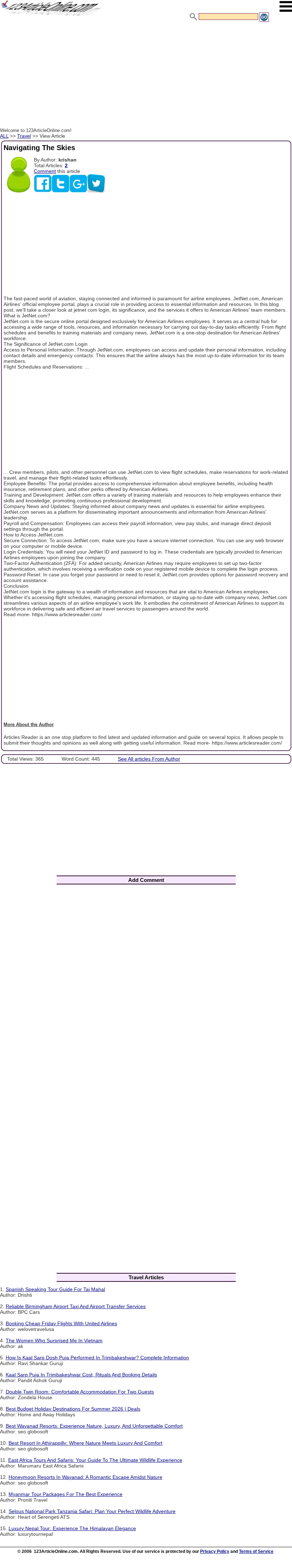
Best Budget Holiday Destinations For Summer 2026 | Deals (73, 1409)
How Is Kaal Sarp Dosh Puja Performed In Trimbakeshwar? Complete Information (97, 1357)
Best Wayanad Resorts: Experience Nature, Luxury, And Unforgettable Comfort (94, 1426)
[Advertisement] (146, 76)
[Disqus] (146, 983)
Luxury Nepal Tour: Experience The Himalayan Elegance (72, 1528)
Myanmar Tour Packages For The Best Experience (65, 1494)
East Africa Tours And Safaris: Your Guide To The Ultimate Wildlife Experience (95, 1460)
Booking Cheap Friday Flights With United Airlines (61, 1323)
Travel (24, 136)
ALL (4, 136)
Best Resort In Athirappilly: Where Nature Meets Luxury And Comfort (85, 1443)
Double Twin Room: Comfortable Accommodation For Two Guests (80, 1392)
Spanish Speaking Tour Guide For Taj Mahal (55, 1289)
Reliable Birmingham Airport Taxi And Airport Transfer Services (76, 1306)
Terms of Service (256, 1551)
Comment (45, 171)
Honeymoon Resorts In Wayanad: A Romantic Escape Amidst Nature (85, 1477)
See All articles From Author (149, 759)
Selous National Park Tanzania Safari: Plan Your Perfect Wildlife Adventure (92, 1511)
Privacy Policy (214, 1551)
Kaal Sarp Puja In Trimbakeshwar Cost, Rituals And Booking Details (81, 1374)
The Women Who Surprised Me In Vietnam (54, 1340)
